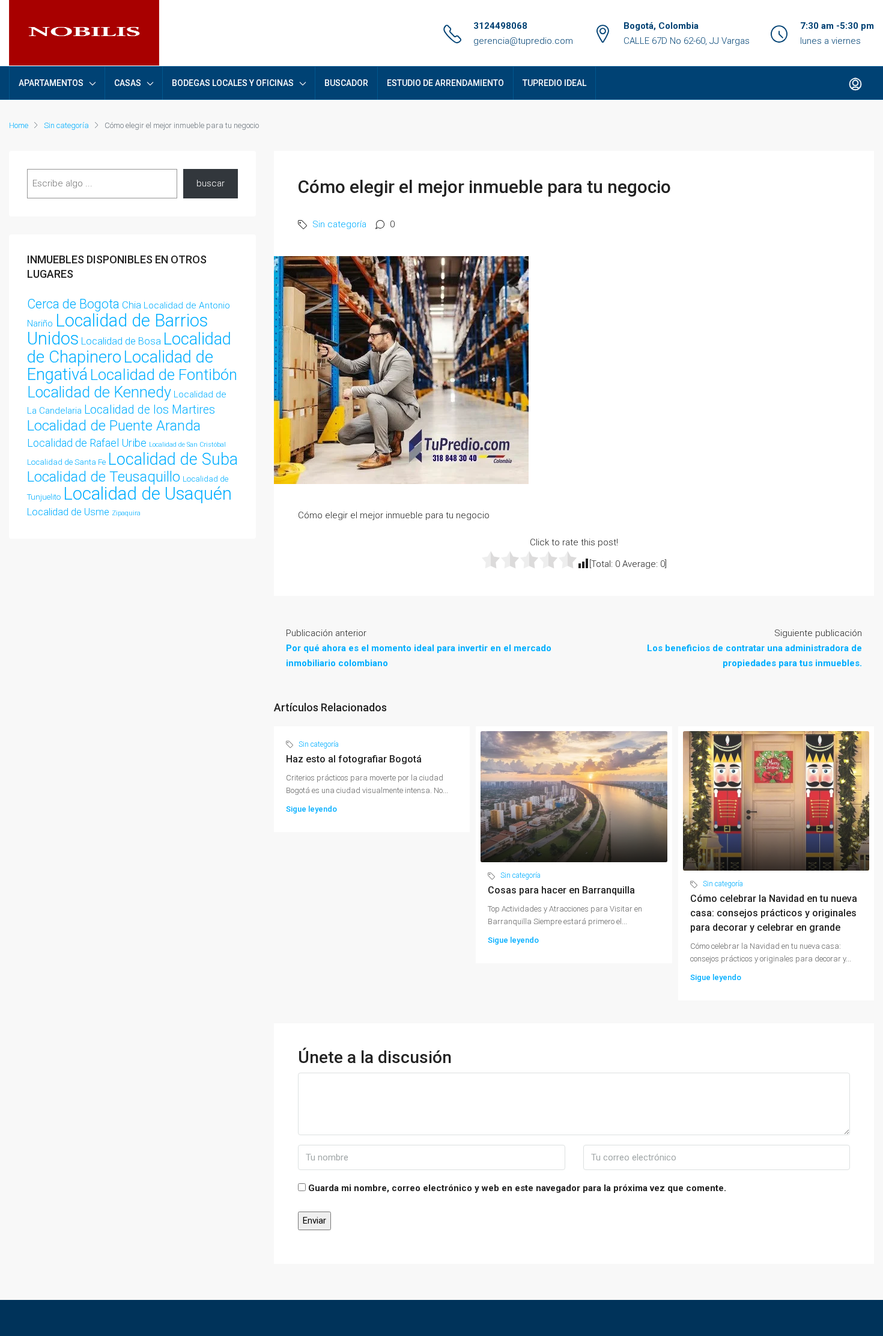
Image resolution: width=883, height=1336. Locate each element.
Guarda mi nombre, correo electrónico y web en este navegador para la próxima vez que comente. (517, 1188)
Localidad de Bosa (121, 341)
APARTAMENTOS (51, 83)
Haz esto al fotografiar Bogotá (354, 759)
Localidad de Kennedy (99, 392)
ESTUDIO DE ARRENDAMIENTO (445, 83)
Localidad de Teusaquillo (103, 476)
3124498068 (500, 25)
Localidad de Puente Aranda (114, 425)
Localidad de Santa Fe (66, 462)
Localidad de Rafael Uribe (87, 443)
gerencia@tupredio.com (523, 40)
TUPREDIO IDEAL (554, 83)
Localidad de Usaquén (147, 493)
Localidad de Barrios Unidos (117, 329)
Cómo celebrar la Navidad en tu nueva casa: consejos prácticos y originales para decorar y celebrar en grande (773, 913)
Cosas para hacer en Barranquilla (561, 890)
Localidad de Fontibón (163, 375)
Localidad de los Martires (149, 410)
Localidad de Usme (68, 512)
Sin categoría (66, 125)
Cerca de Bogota (73, 303)
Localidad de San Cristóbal (187, 445)
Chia (131, 305)
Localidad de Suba (173, 459)
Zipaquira (126, 513)
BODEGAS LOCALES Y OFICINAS (233, 83)
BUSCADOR (346, 83)
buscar (210, 183)
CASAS (127, 83)
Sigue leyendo (311, 809)
